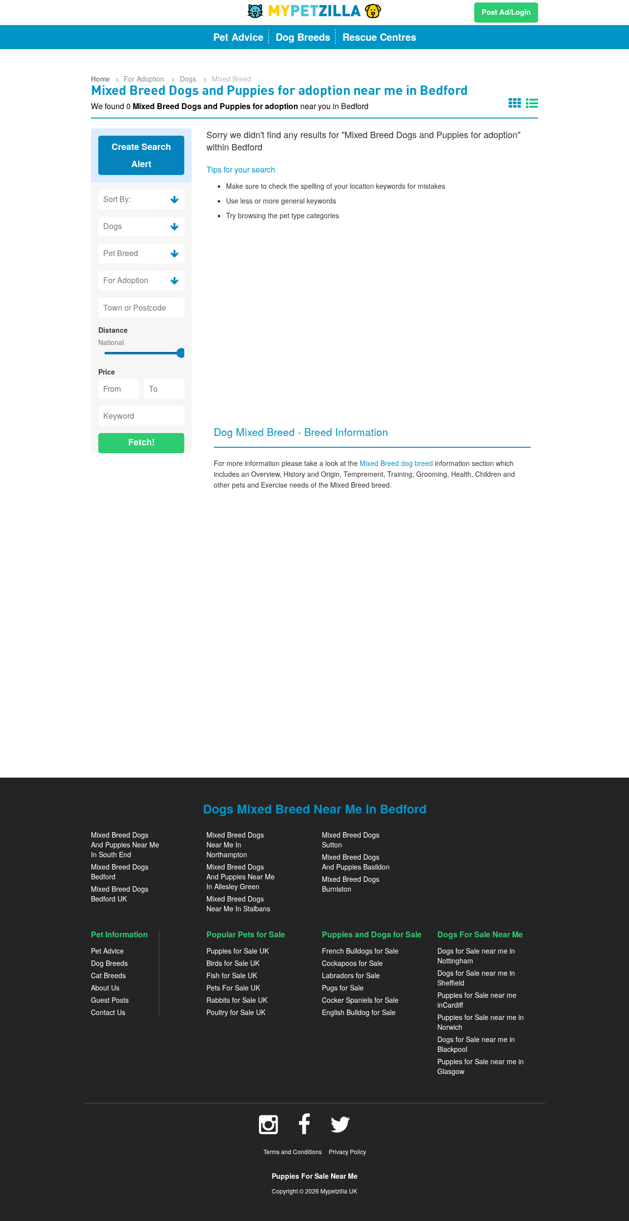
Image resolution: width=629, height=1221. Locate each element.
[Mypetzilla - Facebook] (304, 1129)
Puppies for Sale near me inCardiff (476, 1000)
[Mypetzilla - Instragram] (268, 1129)
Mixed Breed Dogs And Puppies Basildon (356, 862)
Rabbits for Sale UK (236, 1000)
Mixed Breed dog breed (397, 463)
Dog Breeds (109, 963)
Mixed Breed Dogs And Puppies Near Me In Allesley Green (240, 876)
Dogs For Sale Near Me (480, 934)
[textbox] (141, 308)
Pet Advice (107, 951)
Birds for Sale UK (232, 963)
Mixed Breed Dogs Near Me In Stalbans (238, 903)
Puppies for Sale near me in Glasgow (480, 1066)
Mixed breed (231, 79)
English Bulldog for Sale (359, 1012)
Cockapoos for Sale (352, 963)
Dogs (189, 79)
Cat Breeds (108, 975)
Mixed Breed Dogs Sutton (350, 839)
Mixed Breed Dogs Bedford (119, 871)
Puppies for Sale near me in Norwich (480, 1022)
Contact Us (108, 1012)
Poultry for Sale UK (235, 1012)
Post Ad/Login (506, 11)
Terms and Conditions (292, 1151)
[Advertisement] (141, 610)
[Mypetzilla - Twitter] (340, 1129)
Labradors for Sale (351, 975)
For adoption (145, 79)
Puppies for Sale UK (237, 951)
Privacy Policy (347, 1151)
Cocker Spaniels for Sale (360, 1000)
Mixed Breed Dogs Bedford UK (119, 893)
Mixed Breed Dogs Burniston (350, 884)
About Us (105, 987)
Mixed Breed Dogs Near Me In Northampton (235, 844)
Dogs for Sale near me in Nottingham (476, 955)
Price (106, 372)
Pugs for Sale (343, 987)
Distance (113, 330)
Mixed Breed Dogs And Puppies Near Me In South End (125, 844)
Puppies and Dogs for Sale (372, 934)
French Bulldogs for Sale (360, 951)
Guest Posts (110, 1000)
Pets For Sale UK (233, 987)
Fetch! (141, 442)
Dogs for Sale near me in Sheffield (476, 978)
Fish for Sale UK (231, 975)
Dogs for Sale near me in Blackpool (476, 1044)
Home (100, 79)
